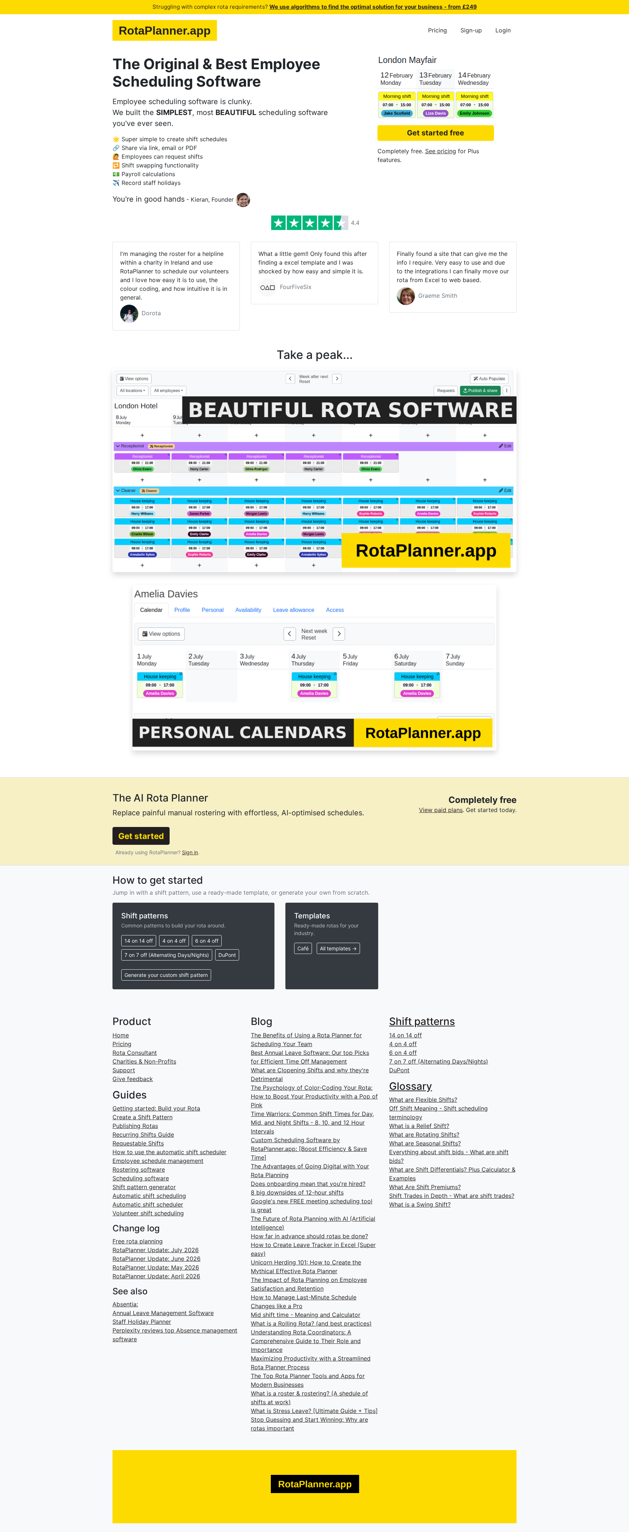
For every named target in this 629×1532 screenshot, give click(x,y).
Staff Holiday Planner (141, 1321)
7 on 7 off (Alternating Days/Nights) (166, 955)
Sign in (190, 852)
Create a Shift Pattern (142, 1117)
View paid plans (441, 809)
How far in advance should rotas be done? (309, 1236)
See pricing (440, 151)
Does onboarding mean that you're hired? (308, 1183)
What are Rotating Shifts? (424, 1134)
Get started (141, 836)
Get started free (435, 132)
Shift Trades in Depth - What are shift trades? (451, 1195)
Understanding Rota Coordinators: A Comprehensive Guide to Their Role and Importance (306, 1341)
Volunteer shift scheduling (148, 1213)
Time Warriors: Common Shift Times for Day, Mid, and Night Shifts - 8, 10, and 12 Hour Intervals (312, 1122)
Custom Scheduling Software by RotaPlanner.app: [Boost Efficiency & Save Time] (309, 1148)
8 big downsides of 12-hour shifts (297, 1192)
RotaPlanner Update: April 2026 (156, 1276)
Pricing (437, 30)
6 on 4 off (206, 941)
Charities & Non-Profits (144, 1061)
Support (123, 1070)
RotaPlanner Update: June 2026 (156, 1258)
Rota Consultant (134, 1052)
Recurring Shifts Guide (143, 1134)
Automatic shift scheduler (147, 1204)
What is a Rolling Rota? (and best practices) (311, 1323)
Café (303, 948)
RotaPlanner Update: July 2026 (155, 1250)
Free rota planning (137, 1241)
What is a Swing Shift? (420, 1204)
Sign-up (471, 30)
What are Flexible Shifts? (423, 1099)
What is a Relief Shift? (419, 1125)
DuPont (227, 955)
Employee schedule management (157, 1160)
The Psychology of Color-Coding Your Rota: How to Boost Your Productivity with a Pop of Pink (314, 1096)
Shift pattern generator (144, 1187)
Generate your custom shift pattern (166, 975)
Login (503, 30)
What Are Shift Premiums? (425, 1187)
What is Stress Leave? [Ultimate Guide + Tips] (314, 1410)
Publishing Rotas (135, 1125)
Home (120, 1035)
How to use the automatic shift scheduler (169, 1152)
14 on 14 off (138, 941)
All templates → (338, 948)
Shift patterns (422, 1021)
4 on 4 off (174, 941)
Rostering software (138, 1169)
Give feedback (132, 1078)
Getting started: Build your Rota (156, 1108)
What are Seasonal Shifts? (425, 1143)
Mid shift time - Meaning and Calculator (305, 1314)
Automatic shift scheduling (149, 1195)
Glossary (410, 1086)
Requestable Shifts (138, 1143)
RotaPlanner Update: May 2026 (155, 1267)
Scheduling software (140, 1178)
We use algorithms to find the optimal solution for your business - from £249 (373, 6)
